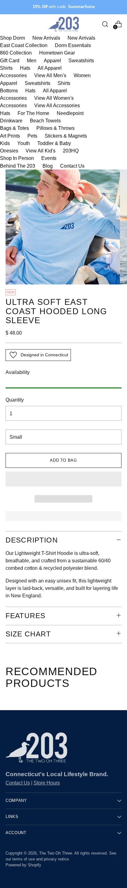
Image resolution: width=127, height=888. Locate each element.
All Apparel (50, 68)
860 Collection (16, 52)
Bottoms (9, 90)
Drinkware (11, 120)
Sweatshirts (81, 60)
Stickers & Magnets (66, 135)
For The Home (33, 113)
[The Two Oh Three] (63, 24)
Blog (48, 166)
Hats (25, 68)
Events (48, 158)
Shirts (6, 68)
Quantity (15, 399)
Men (31, 60)
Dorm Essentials (73, 45)
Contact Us (72, 166)
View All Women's (54, 98)
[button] (63, 479)
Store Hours (47, 782)
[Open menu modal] (8, 24)
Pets (32, 135)
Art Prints (10, 135)
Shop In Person (17, 158)
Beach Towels (45, 120)
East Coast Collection (23, 45)
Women (82, 75)
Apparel (52, 60)
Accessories (13, 75)
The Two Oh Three (55, 853)
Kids (5, 143)
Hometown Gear (57, 52)
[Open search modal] (105, 24)
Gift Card (9, 60)
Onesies (9, 150)
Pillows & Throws (55, 128)
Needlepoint (70, 113)
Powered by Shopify (23, 865)
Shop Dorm (12, 38)
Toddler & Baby (54, 143)
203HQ (71, 150)
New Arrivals (46, 38)
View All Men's (50, 75)
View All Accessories (57, 105)
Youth (23, 143)
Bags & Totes (14, 128)
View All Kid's (40, 150)
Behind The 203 (17, 166)
